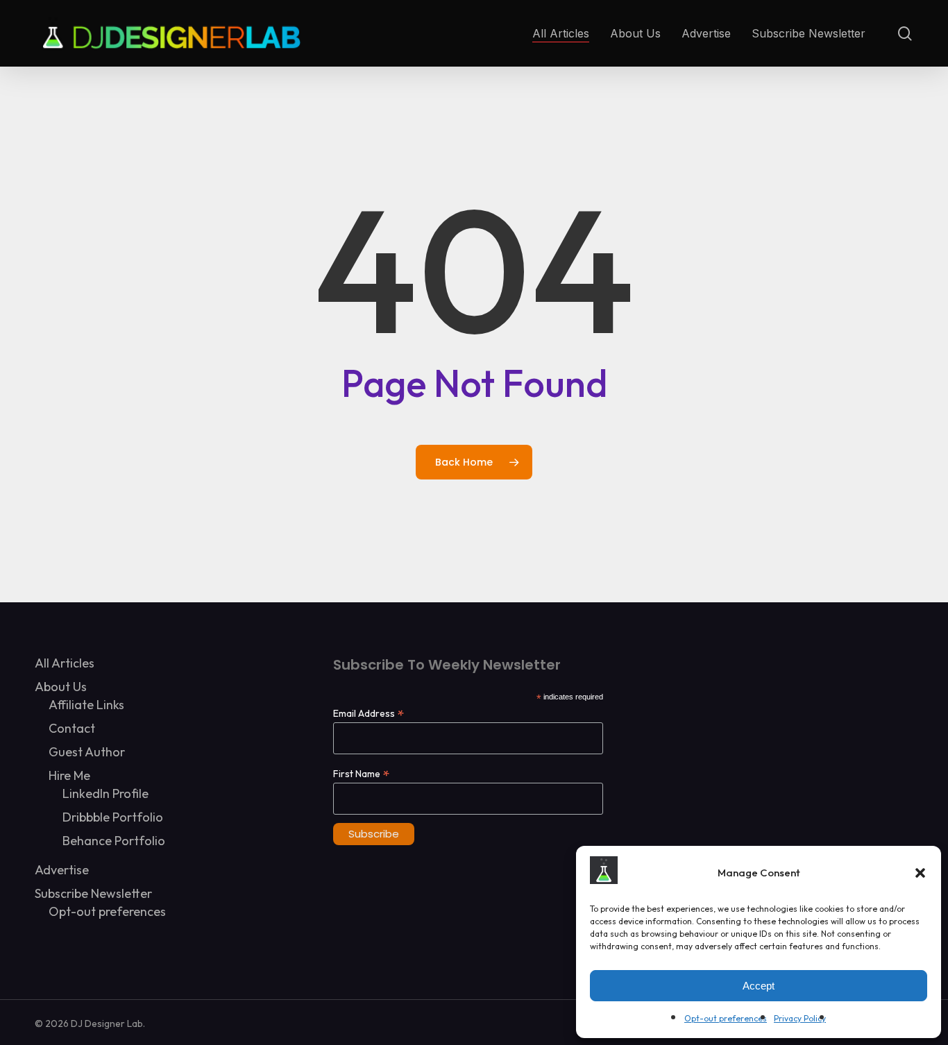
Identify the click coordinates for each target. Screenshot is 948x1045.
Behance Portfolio (113, 841)
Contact (72, 728)
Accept (759, 986)
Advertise (62, 870)
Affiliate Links (86, 705)
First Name (361, 773)
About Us (61, 687)
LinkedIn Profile (105, 793)
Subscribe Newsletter (93, 893)
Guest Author (87, 752)
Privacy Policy (800, 1018)
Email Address (368, 713)
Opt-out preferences (725, 1018)
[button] (920, 873)
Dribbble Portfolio (112, 817)
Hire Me (69, 775)
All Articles (64, 663)
